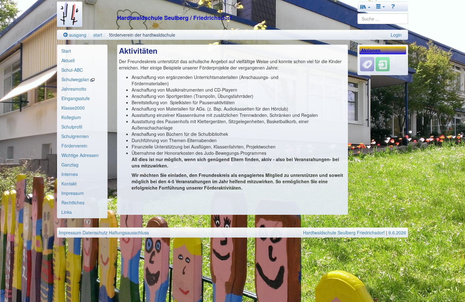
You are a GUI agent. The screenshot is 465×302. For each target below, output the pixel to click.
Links (66, 212)
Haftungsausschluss (129, 232)
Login (396, 35)
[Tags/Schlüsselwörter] (367, 64)
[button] (365, 6)
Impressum (72, 193)
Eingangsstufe (75, 98)
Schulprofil (71, 127)
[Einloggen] (382, 64)
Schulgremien (75, 136)
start (97, 35)
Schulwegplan (75, 79)
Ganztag (69, 164)
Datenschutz (95, 232)
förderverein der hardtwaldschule (142, 35)
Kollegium (71, 117)
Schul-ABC (72, 70)
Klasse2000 (73, 108)
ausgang (77, 35)
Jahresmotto (73, 89)
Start (66, 51)
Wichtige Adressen (80, 155)
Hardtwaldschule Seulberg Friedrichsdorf (344, 232)
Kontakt (69, 183)
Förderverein (74, 145)
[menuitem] (82, 50)
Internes (69, 174)
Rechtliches (72, 202)
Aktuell (68, 60)
